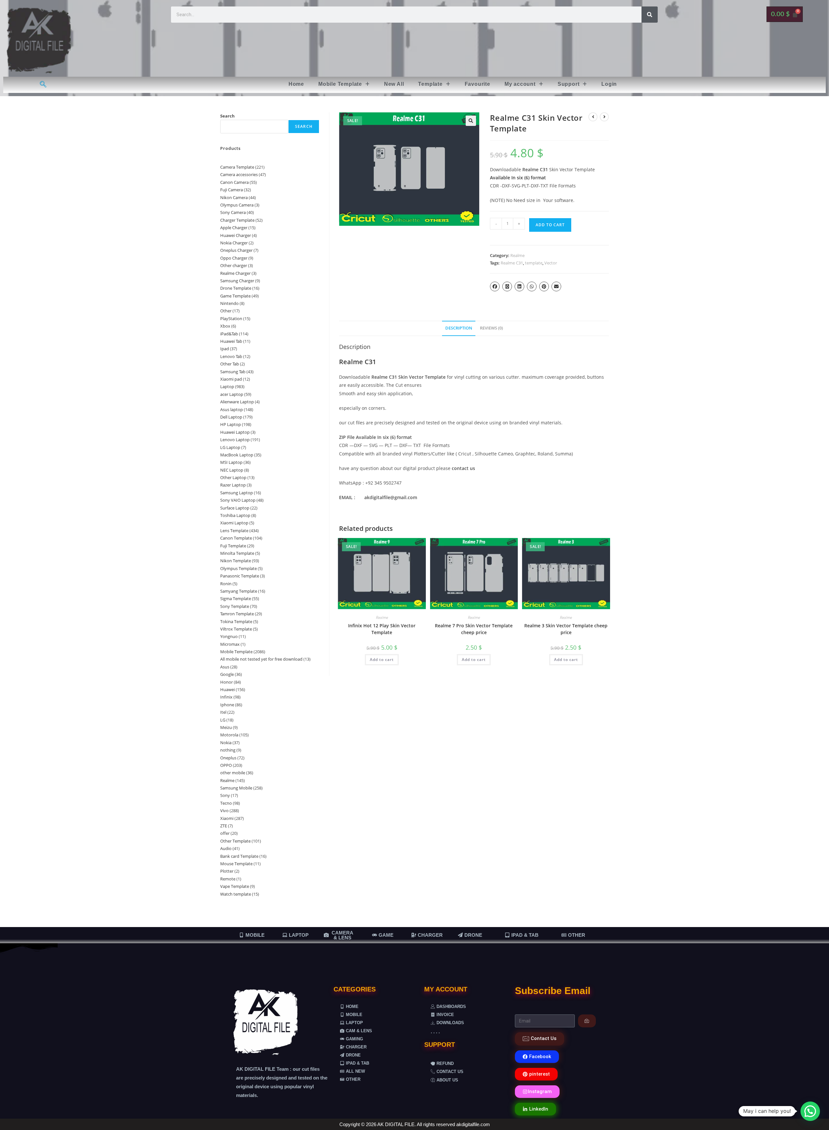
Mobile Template (340, 84)
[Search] (650, 14)
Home (296, 84)
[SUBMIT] (587, 1020)
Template (430, 84)
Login (609, 84)
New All (394, 84)
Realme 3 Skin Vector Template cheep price (566, 628)
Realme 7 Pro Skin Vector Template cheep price (474, 628)
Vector (550, 263)
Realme (517, 255)
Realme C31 (512, 263)
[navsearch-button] (43, 84)
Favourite (477, 84)
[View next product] (604, 116)
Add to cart (550, 225)
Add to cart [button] (382, 659)
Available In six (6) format (518, 177)
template (533, 263)
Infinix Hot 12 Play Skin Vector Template (381, 628)
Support (569, 84)
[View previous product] (592, 116)
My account (520, 84)
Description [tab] (458, 328)
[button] (344, 84)
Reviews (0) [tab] (491, 328)
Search (227, 116)
